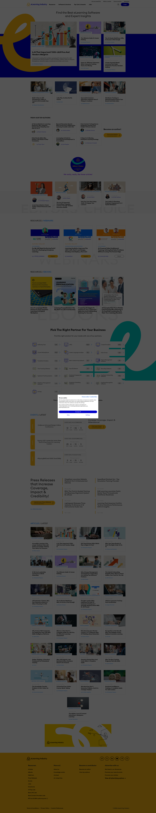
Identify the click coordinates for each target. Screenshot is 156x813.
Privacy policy (85, 396)
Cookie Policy (93, 396)
